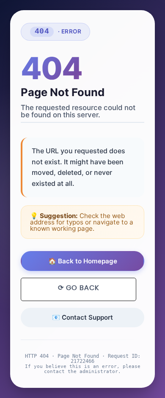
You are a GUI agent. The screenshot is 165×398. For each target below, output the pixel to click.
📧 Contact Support (82, 317)
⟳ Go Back (78, 288)
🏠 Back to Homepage (82, 261)
